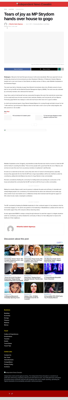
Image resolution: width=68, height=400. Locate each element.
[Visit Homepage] (34, 4)
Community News (20, 9)
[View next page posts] (35, 125)
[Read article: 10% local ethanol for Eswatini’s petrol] (8, 117)
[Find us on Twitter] (9, 394)
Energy (6, 318)
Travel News (8, 343)
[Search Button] (63, 4)
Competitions (8, 362)
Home (5, 9)
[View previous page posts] (32, 125)
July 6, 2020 (29, 24)
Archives (7, 366)
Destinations (8, 336)
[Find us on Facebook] (4, 394)
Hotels (6, 341)
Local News (11, 9)
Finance (6, 320)
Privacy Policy (8, 364)
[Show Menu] (5, 4)
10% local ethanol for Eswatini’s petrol (21, 115)
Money (6, 325)
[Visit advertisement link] (34, 1)
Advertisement (8, 359)
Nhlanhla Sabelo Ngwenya (16, 24)
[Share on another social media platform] (62, 69)
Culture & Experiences (11, 334)
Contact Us (7, 355)
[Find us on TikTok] (12, 394)
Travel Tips (7, 346)
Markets (6, 322)
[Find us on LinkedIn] (6, 394)
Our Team (7, 357)
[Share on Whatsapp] (59, 69)
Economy (7, 315)
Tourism (6, 339)
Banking (6, 313)
